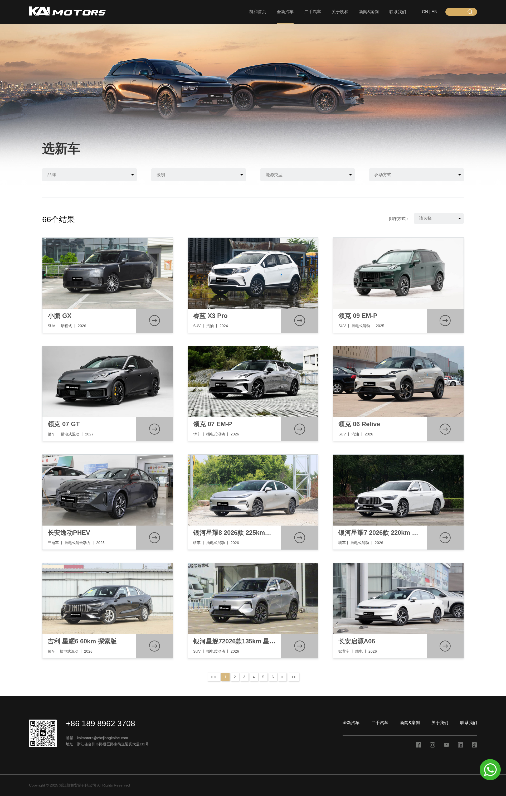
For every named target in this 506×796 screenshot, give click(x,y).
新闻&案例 (369, 11)
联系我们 (397, 11)
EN (434, 11)
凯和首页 (257, 11)
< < (214, 677)
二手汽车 (312, 11)
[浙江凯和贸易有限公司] (67, 14)
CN (425, 11)
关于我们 (439, 722)
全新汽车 (285, 11)
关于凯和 (340, 11)
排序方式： (399, 218)
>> (293, 677)
